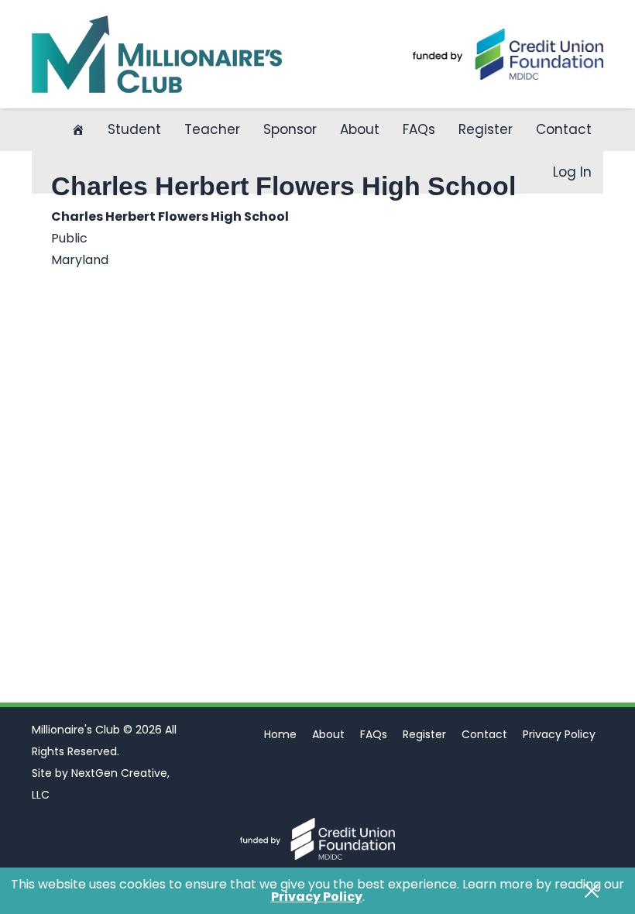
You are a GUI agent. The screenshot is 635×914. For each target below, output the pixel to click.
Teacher (212, 129)
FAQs (419, 129)
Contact (564, 129)
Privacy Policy (559, 734)
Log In (572, 172)
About (359, 129)
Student (134, 129)
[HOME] (78, 129)
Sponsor (290, 129)
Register (485, 129)
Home (280, 734)
